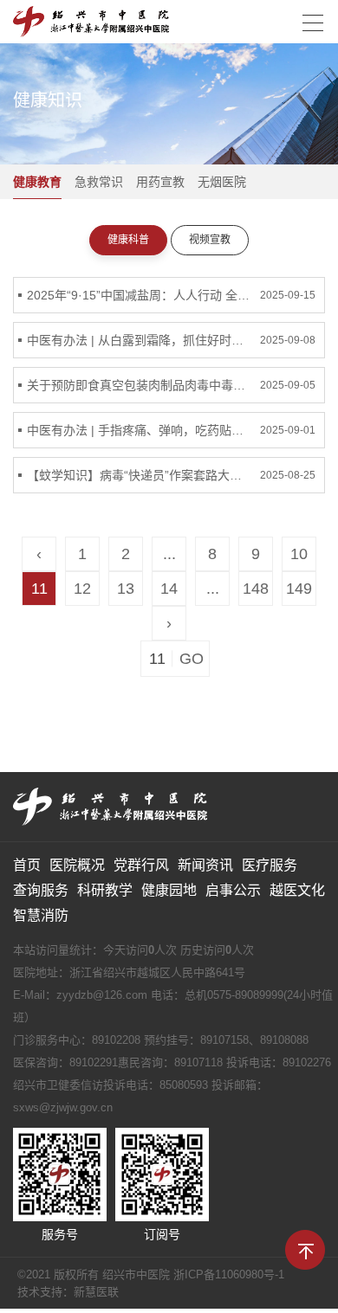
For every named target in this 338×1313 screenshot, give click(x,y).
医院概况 (77, 865)
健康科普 (128, 240)
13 (125, 588)
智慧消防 (40, 915)
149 (299, 588)
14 (169, 588)
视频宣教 (210, 240)
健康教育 (37, 182)
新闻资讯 (205, 865)
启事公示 (233, 890)
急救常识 (99, 182)
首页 (27, 865)
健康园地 (169, 890)
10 (299, 554)
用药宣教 (160, 182)
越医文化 (297, 890)
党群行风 (141, 865)
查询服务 (40, 890)
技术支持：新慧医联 (68, 1291)
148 (256, 588)
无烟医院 (222, 182)
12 (82, 588)
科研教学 (105, 890)
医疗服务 (269, 865)
